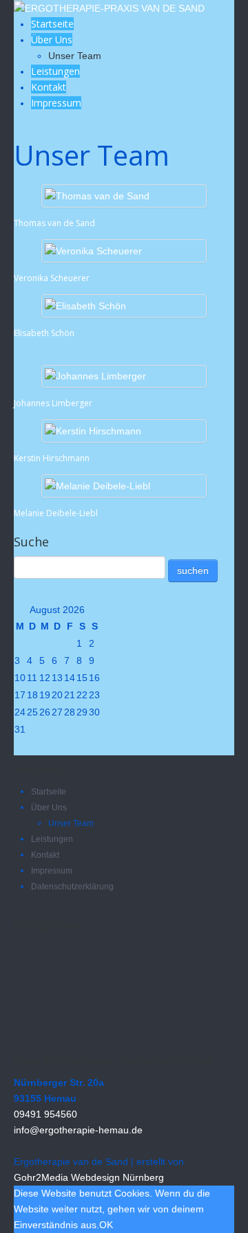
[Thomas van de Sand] (97, 195)
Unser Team (74, 55)
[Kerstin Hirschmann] (93, 430)
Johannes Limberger (53, 403)
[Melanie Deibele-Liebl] (97, 485)
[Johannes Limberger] (95, 375)
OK (106, 1224)
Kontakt (48, 86)
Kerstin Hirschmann (52, 458)
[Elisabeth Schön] (85, 305)
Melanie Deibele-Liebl (56, 513)
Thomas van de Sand (54, 223)
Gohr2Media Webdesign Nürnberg (89, 1177)
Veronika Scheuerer (52, 278)
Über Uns (51, 39)
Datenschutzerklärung (72, 886)
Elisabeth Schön (44, 333)
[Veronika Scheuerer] (93, 250)
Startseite (52, 23)
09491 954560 (45, 1114)
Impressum (56, 102)
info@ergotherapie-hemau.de (78, 1129)
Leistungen (55, 71)
